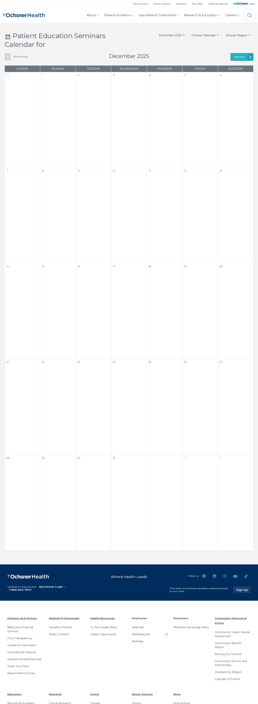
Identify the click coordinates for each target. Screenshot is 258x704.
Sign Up (243, 590)
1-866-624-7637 (20, 589)
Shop (177, 694)
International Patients (21, 652)
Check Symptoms (218, 3)
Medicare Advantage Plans (191, 627)
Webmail (138, 627)
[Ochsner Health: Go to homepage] (24, 14)
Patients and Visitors (22, 618)
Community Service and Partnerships (231, 663)
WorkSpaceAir (141, 634)
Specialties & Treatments (157, 15)
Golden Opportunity (103, 634)
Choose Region (237, 35)
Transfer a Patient (60, 627)
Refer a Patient (59, 634)
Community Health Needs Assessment (232, 634)
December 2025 (170, 35)
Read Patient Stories (21, 673)
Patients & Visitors (117, 15)
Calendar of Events (227, 679)
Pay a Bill (197, 3)
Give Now (181, 3)
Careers (231, 15)
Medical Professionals (64, 618)
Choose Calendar (204, 35)
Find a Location (162, 3)
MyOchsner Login (51, 586)
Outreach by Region (228, 672)
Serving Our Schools (228, 654)
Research (55, 694)
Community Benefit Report (228, 645)
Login (252, 3)
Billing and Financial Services (20, 629)
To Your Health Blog (103, 627)
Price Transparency (19, 638)
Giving (94, 694)
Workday (138, 641)
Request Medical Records (24, 659)
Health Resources (102, 618)
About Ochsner (142, 694)
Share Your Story (18, 666)
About (91, 15)
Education (14, 694)
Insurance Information (22, 645)
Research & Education (200, 15)
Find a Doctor (140, 3)
